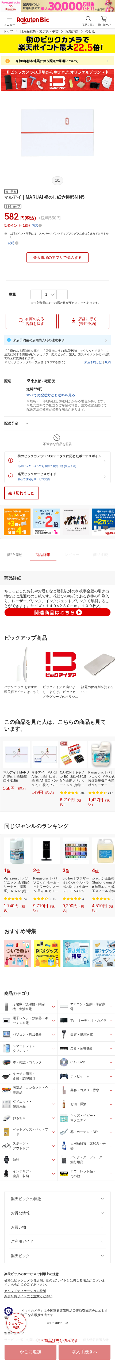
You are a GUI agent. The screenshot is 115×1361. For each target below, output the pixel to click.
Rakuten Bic (33, 21)
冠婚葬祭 (72, 31)
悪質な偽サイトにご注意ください (28, 1296)
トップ (8, 31)
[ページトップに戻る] (107, 1343)
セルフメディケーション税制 (25, 1291)
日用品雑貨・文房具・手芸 (39, 31)
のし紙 (90, 31)
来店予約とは (93, 362)
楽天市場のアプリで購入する (57, 257)
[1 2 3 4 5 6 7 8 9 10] (49, 294)
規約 (108, 362)
